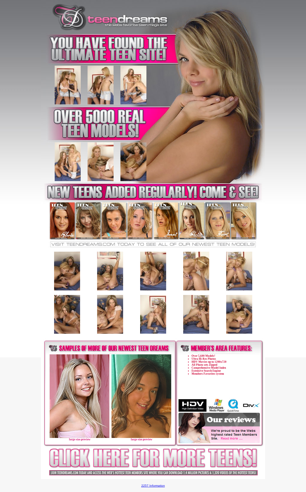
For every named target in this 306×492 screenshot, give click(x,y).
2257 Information (153, 485)
